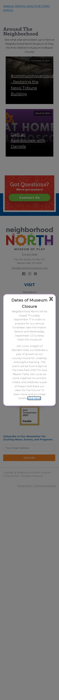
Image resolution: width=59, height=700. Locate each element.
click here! (34, 398)
